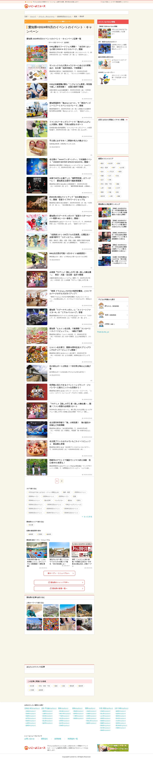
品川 (102, 180)
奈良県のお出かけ (91, 718)
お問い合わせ (29, 739)
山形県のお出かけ (31, 723)
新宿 (120, 171)
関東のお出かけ (63, 708)
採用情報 (57, 739)
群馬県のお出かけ (64, 720)
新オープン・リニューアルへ (58, 573)
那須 (118, 163)
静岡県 (41, 690)
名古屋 (32, 686)
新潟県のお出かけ (48, 716)
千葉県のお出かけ (64, 716)
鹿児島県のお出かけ (121, 725)
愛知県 (72, 686)
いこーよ (29, 2)
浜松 (63, 686)
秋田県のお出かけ (31, 720)
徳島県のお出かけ (105, 730)
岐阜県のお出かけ (79, 713)
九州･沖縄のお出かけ (121, 708)
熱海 (56, 686)
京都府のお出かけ (91, 713)
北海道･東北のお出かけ (32, 708)
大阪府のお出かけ (91, 711)
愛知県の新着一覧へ (59, 588)
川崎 (109, 180)
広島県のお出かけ (105, 711)
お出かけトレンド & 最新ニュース (59, 21)
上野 (102, 188)
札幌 (102, 176)
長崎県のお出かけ (121, 716)
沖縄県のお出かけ (121, 728)
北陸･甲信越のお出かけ (49, 708)
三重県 (32, 690)
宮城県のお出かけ (31, 713)
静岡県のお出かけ (79, 718)
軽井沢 (103, 196)
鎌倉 (118, 184)
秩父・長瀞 (104, 167)
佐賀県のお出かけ (121, 713)
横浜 (102, 163)
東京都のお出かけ (64, 711)
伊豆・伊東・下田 (44, 686)
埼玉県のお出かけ (64, 718)
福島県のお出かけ (31, 725)
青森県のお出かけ (31, 716)
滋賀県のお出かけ (91, 723)
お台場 (122, 167)
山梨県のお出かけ (48, 713)
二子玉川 (111, 171)
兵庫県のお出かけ (91, 716)
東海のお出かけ (77, 708)
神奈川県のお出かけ (65, 713)
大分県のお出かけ (121, 720)
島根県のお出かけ (105, 720)
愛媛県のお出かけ (105, 723)
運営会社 (44, 739)
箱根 (102, 192)
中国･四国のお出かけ (106, 708)
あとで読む (106, 2)
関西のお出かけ (90, 708)
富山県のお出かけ (48, 720)
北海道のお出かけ (31, 711)
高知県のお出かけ (105, 725)
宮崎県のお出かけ (121, 723)
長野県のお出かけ (48, 711)
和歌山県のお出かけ (92, 720)
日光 (117, 176)
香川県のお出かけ (105, 728)
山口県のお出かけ (105, 716)
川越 (109, 192)
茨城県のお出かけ (64, 725)
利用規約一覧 (73, 739)
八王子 (118, 188)
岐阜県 (81, 686)
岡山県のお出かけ (105, 713)
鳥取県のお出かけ (105, 718)
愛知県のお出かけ (79, 711)
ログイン (126, 2)
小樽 (111, 196)
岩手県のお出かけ (31, 718)
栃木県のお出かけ (64, 723)
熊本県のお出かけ (121, 718)
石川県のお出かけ (48, 718)
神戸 (114, 167)
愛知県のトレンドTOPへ (60, 582)
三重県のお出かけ (79, 716)
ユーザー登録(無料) (116, 2)
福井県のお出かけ (48, 723)
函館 (118, 196)
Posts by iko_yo (103, 332)
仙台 (102, 171)
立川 (109, 176)
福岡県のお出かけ (121, 711)
